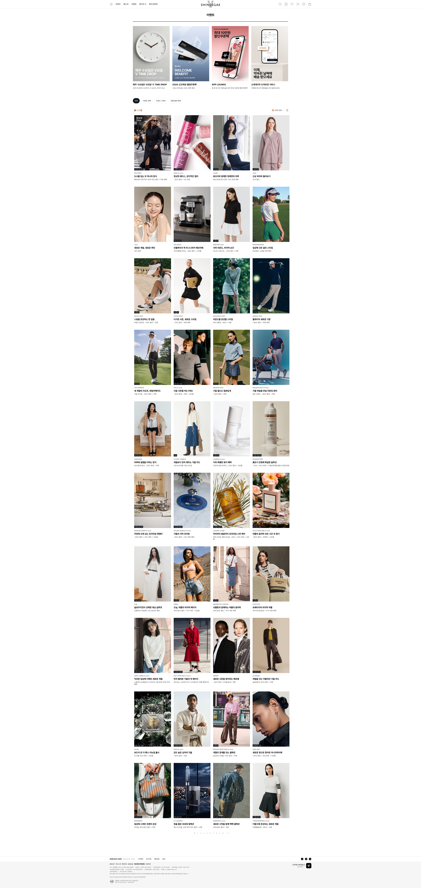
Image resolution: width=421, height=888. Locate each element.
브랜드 (118, 4)
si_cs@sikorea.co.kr (171, 869)
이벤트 (134, 4)
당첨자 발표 (278, 110)
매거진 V (142, 4)
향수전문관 (153, 4)
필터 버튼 (287, 110)
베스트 (126, 4)
